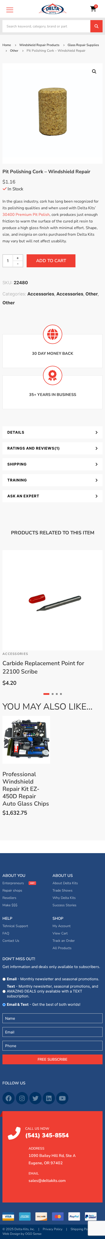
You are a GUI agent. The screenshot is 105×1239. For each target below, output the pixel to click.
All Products (62, 948)
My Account (61, 926)
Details (15, 432)
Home (6, 45)
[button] (94, 71)
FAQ (5, 933)
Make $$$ (9, 905)
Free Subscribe (52, 1059)
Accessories (40, 293)
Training (17, 480)
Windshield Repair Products (39, 45)
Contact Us (10, 940)
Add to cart (51, 261)
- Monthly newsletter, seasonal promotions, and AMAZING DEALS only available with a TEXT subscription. (52, 991)
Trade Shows (62, 890)
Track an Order (63, 940)
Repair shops (12, 890)
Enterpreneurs (13, 883)
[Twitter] (35, 1098)
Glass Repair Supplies (83, 45)
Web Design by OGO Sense (22, 1234)
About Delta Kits (65, 883)
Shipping (17, 464)
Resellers (9, 898)
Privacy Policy (53, 1229)
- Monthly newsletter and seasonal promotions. (53, 979)
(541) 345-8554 (47, 1132)
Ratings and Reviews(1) (33, 448)
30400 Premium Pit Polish (26, 214)
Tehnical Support (15, 926)
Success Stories (64, 905)
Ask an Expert (23, 496)
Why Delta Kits (64, 898)
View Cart (60, 933)
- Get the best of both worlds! (43, 1004)
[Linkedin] (49, 1098)
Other (14, 51)
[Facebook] (8, 1098)
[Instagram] (22, 1098)
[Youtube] (62, 1098)
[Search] (96, 26)
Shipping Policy (82, 1229)
